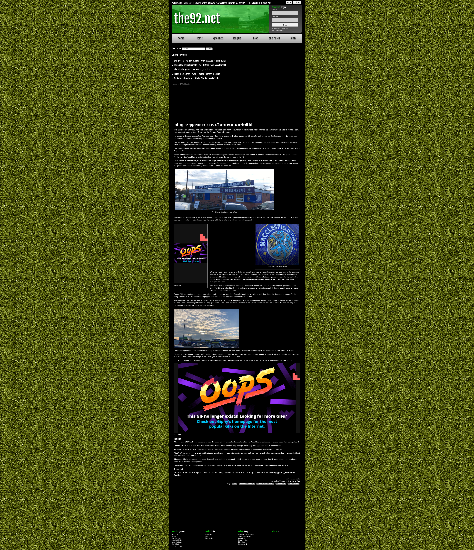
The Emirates (176, 538)
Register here (284, 28)
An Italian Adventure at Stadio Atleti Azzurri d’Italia (196, 78)
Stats (206, 536)
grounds (218, 38)
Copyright (241, 538)
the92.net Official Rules (246, 534)
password (275, 17)
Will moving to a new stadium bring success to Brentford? (200, 60)
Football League (247, 484)
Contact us (242, 544)
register (297, 2)
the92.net (197, 19)
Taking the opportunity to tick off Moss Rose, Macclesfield (200, 65)
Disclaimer (241, 542)
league (237, 38)
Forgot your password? (278, 30)
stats (200, 38)
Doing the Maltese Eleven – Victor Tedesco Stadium (197, 74)
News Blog (296, 481)
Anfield (174, 536)
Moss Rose (281, 484)
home (181, 38)
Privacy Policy (243, 540)
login (289, 2)
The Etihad (175, 544)
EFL (235, 484)
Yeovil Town (294, 484)
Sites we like (209, 538)
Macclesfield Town (265, 484)
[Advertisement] (237, 103)
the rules (274, 38)
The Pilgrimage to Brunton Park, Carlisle (192, 69)
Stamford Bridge (177, 540)
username (275, 10)
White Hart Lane (177, 542)
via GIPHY (178, 286)
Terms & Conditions (244, 536)
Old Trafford (175, 534)
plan (293, 38)
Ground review (285, 481)
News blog (208, 534)
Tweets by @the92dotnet (181, 84)
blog (255, 38)
